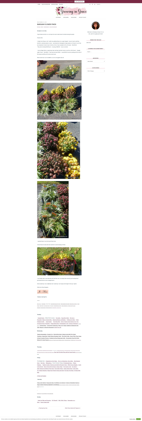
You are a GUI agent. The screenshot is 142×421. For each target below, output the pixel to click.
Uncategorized (53, 27)
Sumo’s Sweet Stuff (45, 402)
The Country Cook (67, 366)
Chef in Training (64, 321)
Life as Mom (70, 361)
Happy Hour (49, 370)
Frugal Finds (40, 27)
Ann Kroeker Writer (59, 368)
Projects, (54, 370)
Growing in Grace (71, 11)
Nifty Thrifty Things (62, 400)
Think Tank (56, 352)
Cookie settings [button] (132, 419)
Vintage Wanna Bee (55, 323)
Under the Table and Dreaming (44, 400)
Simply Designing (43, 370)
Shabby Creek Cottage (39, 350)
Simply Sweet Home (68, 368)
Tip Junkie (58, 318)
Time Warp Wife (56, 321)
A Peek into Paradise (41, 375)
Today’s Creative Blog (47, 319)
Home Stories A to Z (72, 321)
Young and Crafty (60, 370)
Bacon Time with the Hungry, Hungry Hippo (53, 366)
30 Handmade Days (67, 363)
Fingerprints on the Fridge (51, 361)
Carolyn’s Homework (73, 323)
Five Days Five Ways (69, 370)
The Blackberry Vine (63, 323)
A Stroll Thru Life (57, 327)
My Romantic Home (62, 364)
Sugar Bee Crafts (65, 318)
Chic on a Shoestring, (62, 361)
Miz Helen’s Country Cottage (60, 350)
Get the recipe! (79, 1)
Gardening (46, 27)
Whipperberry (49, 363)
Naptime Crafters (46, 364)
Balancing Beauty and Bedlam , (59, 319)
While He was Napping (72, 364)
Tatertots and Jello (54, 364)
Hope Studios (49, 321)
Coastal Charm (41, 318)
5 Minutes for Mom (71, 319)
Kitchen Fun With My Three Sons (47, 368)
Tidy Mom (42, 363)
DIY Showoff (55, 400)
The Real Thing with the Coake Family (67, 352)
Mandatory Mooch (52, 352)
